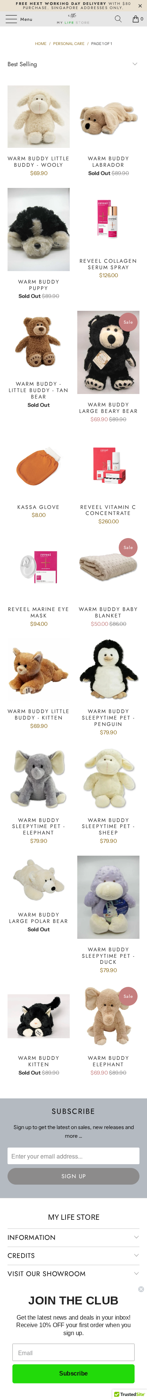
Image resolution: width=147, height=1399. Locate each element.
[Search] (121, 19)
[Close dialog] (141, 1289)
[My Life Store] (73, 18)
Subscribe (73, 1374)
